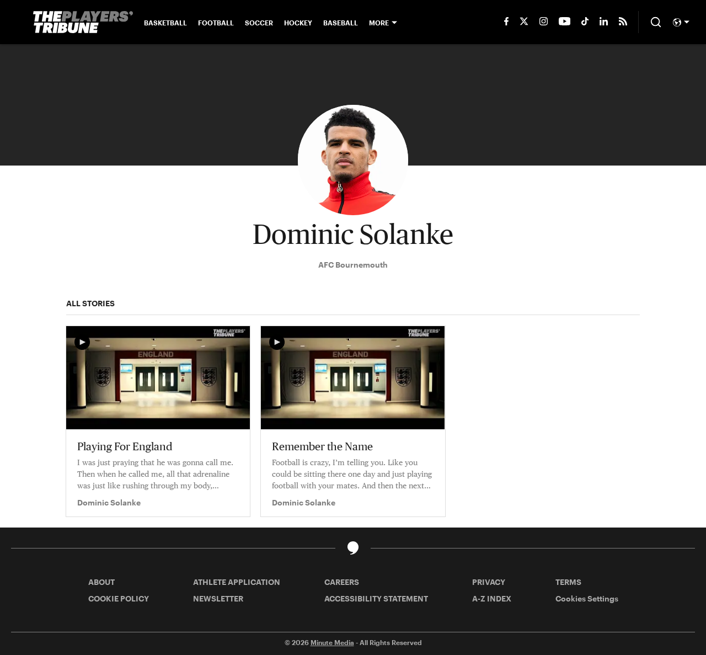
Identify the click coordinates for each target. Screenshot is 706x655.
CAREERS (341, 582)
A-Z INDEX (491, 598)
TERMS (568, 582)
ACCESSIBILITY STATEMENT (376, 598)
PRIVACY (488, 582)
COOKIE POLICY (118, 598)
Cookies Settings (586, 598)
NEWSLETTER (218, 598)
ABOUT (101, 582)
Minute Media (332, 642)
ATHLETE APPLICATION (236, 582)
